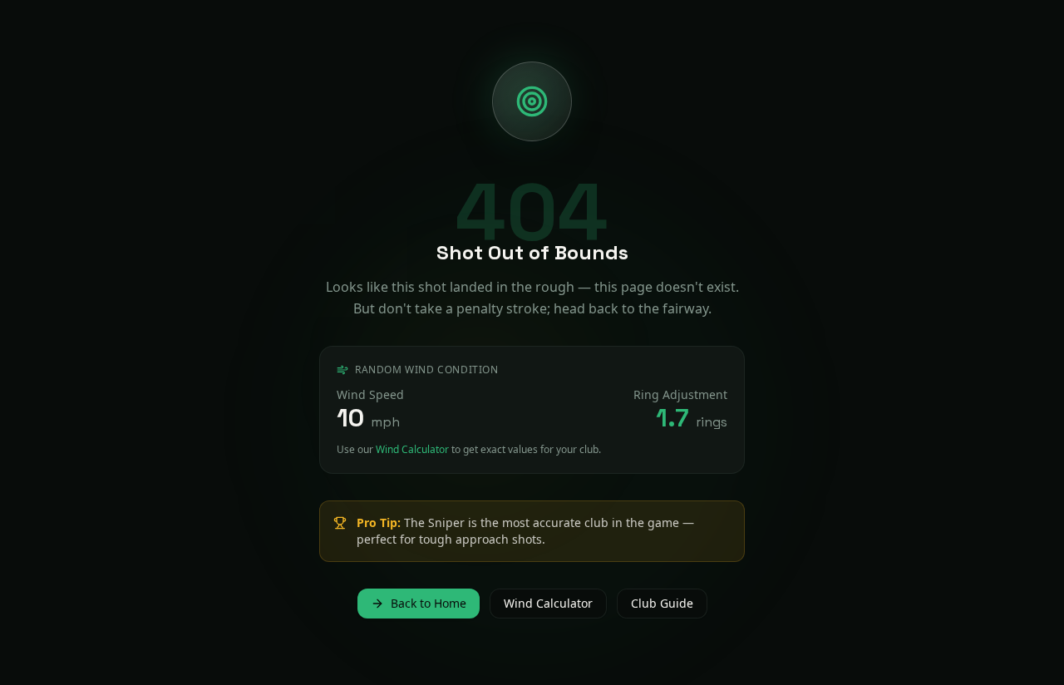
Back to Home (428, 603)
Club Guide (662, 603)
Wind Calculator (412, 449)
